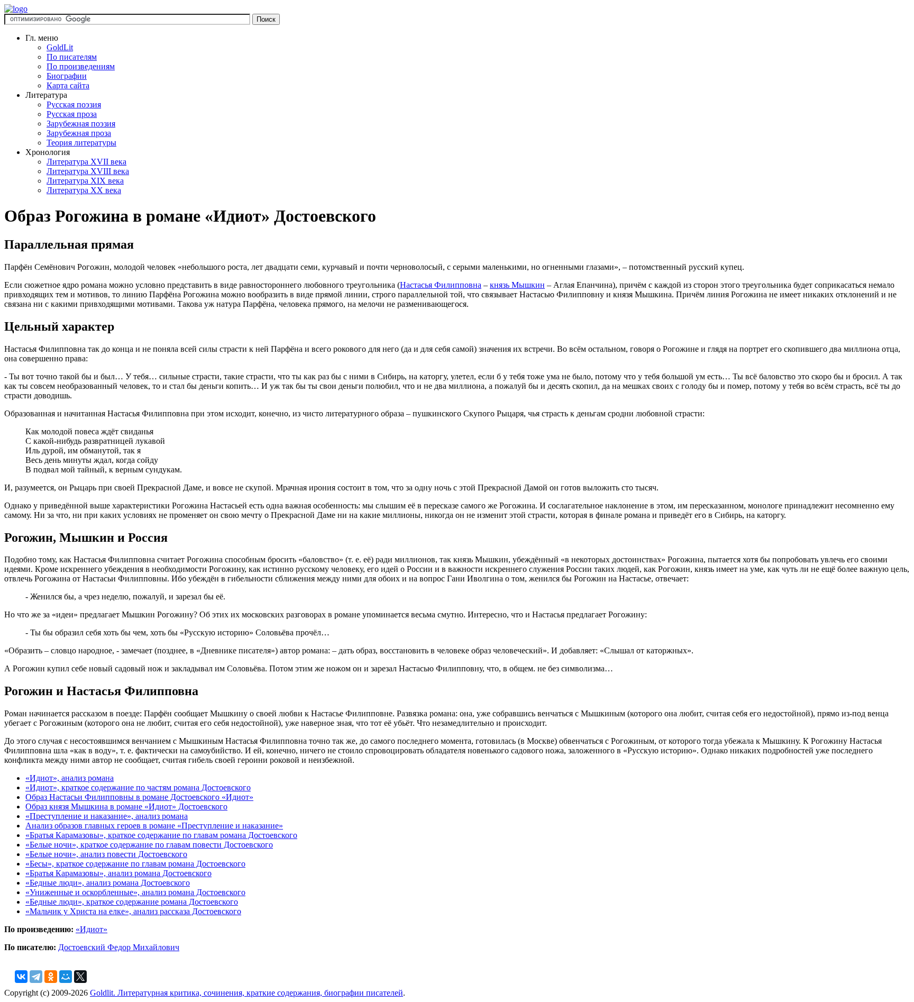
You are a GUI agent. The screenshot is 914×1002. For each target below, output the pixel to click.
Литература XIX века (85, 180)
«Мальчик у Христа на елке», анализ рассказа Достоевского (133, 911)
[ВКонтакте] (21, 976)
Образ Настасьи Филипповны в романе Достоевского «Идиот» (139, 797)
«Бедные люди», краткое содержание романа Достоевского (131, 901)
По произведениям (81, 66)
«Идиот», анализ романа (69, 777)
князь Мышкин (517, 284)
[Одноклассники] (50, 976)
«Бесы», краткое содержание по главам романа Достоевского (135, 863)
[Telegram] (36, 976)
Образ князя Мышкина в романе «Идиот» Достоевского (126, 806)
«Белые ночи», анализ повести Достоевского (106, 854)
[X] (80, 976)
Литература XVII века (86, 161)
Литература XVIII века (88, 171)
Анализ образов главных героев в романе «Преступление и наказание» (154, 825)
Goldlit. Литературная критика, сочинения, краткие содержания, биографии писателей (246, 992)
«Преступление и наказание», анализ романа (106, 816)
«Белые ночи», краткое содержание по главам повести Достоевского (149, 844)
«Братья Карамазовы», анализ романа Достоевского (118, 873)
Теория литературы (81, 142)
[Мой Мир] (65, 976)
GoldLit (60, 47)
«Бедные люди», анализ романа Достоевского (107, 882)
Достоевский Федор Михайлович (118, 947)
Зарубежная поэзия (81, 123)
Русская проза (72, 114)
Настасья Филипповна (440, 284)
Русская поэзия (74, 104)
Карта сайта (68, 85)
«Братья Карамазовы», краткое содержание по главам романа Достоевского (161, 835)
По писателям (72, 56)
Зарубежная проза (79, 133)
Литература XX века (84, 190)
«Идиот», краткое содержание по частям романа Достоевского (138, 787)
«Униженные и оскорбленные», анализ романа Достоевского (135, 892)
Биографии (67, 75)
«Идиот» (91, 929)
